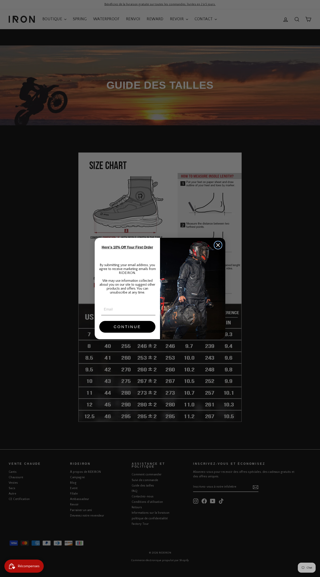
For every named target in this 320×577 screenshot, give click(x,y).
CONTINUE (127, 327)
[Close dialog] (218, 245)
